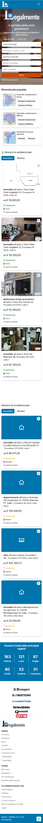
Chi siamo (5, 735)
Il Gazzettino (6, 797)
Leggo (4, 808)
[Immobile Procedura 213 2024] (21, 427)
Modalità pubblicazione (10, 780)
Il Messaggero (7, 789)
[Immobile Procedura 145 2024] (21, 592)
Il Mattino (5, 793)
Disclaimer (5, 738)
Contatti (4, 745)
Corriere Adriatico (8, 800)
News (3, 742)
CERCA (21, 75)
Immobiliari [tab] (8, 158)
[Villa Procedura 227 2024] (21, 540)
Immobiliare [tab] (9, 39)
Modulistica (6, 773)
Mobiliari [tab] (21, 158)
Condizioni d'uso (8, 753)
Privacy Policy (6, 756)
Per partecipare (7, 777)
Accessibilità (6, 749)
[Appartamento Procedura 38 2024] (21, 482)
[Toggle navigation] (39, 4)
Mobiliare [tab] (22, 39)
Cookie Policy (6, 760)
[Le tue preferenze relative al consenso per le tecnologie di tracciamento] (39, 819)
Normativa (5, 769)
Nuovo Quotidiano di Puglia (12, 804)
